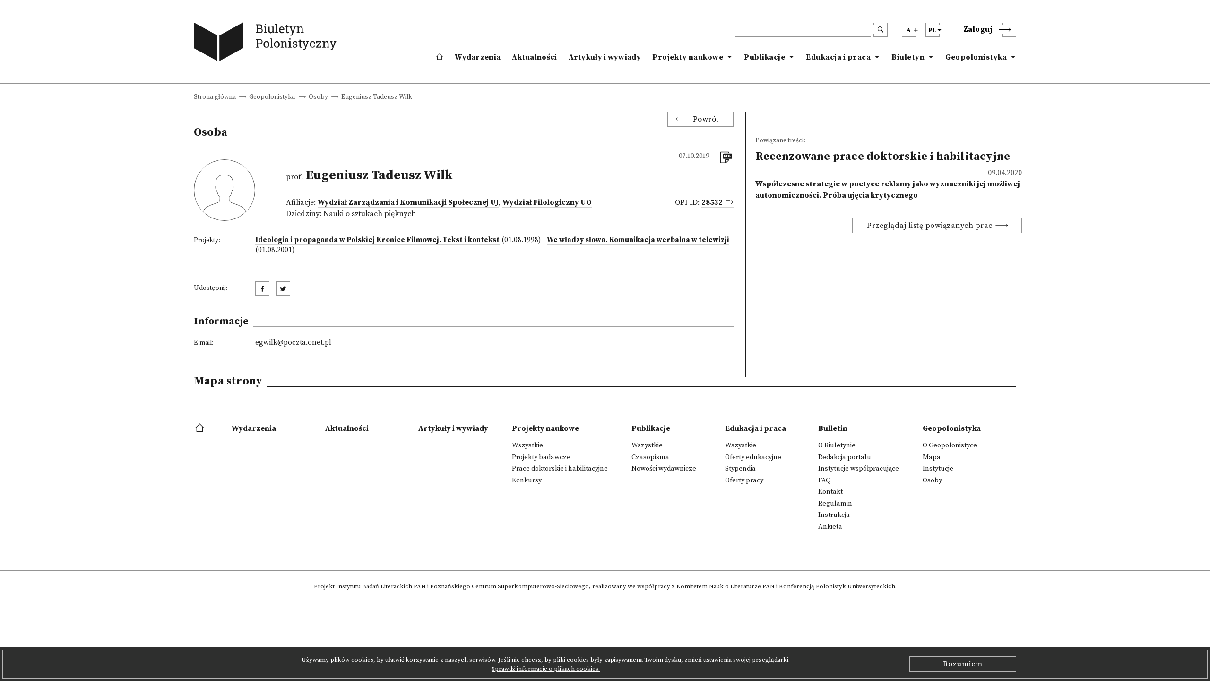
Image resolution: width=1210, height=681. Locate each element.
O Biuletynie (837, 445)
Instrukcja (834, 515)
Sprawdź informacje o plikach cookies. (546, 668)
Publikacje (764, 57)
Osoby (318, 97)
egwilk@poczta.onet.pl (293, 342)
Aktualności (534, 57)
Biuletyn (908, 57)
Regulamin (835, 503)
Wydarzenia (478, 57)
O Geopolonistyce (950, 445)
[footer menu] (200, 428)
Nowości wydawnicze (663, 468)
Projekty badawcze (541, 457)
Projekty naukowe (687, 57)
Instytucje (938, 468)
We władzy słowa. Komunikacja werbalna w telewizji (638, 240)
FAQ (824, 480)
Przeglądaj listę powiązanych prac (930, 225)
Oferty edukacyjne (753, 457)
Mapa (932, 457)
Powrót (706, 119)
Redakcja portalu (844, 457)
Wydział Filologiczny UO (547, 202)
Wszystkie (527, 445)
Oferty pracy (744, 480)
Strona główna (215, 97)
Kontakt (830, 492)
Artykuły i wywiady (605, 57)
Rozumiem (963, 664)
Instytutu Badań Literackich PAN (381, 587)
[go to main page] (267, 44)
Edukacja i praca (838, 57)
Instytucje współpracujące (858, 468)
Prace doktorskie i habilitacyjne (560, 468)
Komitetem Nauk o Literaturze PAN (725, 587)
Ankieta (830, 527)
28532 (712, 202)
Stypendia (740, 468)
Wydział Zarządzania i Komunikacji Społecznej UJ (408, 202)
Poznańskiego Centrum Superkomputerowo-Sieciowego (509, 587)
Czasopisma (650, 457)
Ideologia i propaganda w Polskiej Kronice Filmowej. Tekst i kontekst (377, 240)
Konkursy (527, 480)
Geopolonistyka (976, 57)
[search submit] (880, 30)
